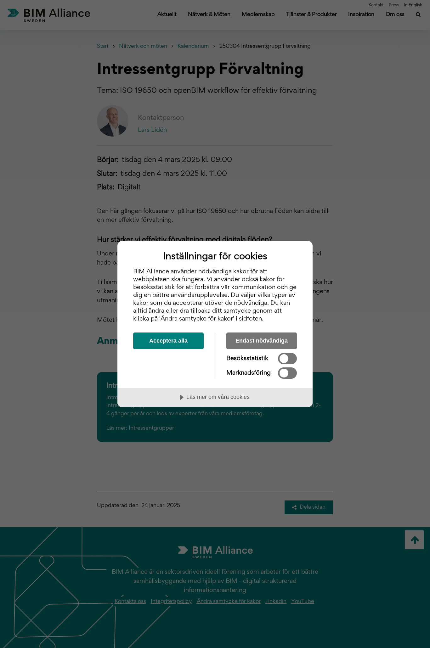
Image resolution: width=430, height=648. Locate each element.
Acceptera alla (168, 341)
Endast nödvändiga (261, 341)
